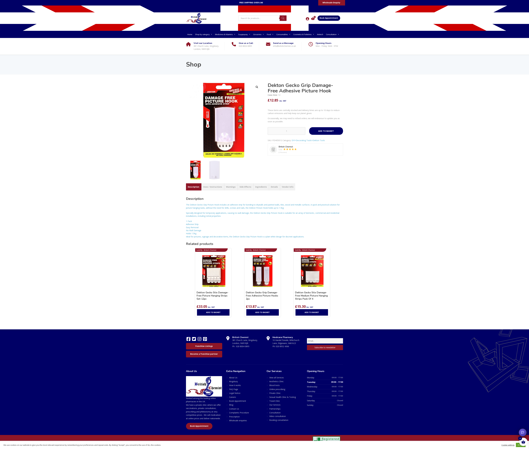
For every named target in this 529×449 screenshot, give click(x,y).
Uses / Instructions (212, 187)
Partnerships (274, 408)
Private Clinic (275, 393)
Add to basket (326, 131)
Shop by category (202, 34)
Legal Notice (234, 393)
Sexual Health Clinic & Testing (282, 397)
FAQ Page (233, 389)
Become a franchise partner (204, 354)
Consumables (282, 34)
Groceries (257, 34)
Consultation (331, 34)
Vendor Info (287, 187)
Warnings (231, 187)
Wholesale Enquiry (331, 2)
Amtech (320, 34)
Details (274, 187)
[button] (256, 87)
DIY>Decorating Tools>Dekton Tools (308, 140)
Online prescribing (277, 389)
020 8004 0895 (242, 346)
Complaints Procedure (239, 412)
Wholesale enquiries (238, 420)
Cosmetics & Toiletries (302, 34)
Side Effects (245, 187)
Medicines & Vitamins (224, 34)
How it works (235, 385)
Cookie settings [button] (508, 445)
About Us (233, 377)
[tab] (193, 186)
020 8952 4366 (282, 346)
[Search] (283, 18)
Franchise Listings (204, 346)
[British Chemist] (196, 18)
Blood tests (274, 385)
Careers (232, 397)
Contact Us (234, 408)
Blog (231, 404)
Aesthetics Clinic (276, 381)
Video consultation (277, 416)
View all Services (276, 377)
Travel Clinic (274, 401)
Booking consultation (278, 420)
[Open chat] (523, 432)
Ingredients (261, 187)
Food (269, 34)
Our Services (274, 404)
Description (193, 187)
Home (189, 34)
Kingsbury (233, 381)
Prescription (234, 416)
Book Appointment (329, 18)
